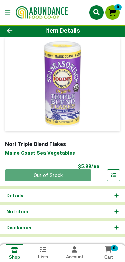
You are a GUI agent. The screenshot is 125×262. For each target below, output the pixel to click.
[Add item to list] (113, 175)
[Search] (96, 12)
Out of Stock (48, 175)
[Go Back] (19, 31)
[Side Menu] (7, 12)
